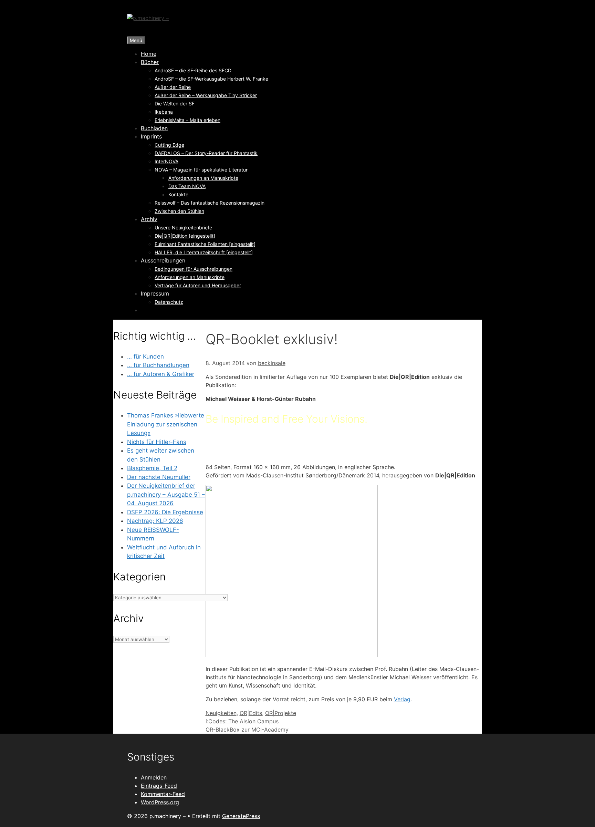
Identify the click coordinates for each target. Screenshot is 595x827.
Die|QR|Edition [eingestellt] (185, 236)
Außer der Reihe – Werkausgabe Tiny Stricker (206, 95)
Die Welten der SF (175, 103)
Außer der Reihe (173, 87)
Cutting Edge (169, 145)
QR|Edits (251, 713)
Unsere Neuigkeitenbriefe (183, 227)
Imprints (151, 136)
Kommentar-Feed (163, 793)
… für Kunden (145, 356)
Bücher (150, 62)
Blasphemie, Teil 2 (152, 468)
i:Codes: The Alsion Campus (242, 721)
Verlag (402, 699)
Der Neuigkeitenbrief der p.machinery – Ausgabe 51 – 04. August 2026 (166, 494)
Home (148, 53)
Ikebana (164, 112)
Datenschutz (169, 302)
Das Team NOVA (187, 186)
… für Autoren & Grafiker (160, 374)
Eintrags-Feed (159, 785)
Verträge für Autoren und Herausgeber (198, 285)
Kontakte (178, 194)
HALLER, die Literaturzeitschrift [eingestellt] (204, 252)
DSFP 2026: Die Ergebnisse (165, 512)
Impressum (155, 293)
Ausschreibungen (163, 260)
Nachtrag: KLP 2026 (155, 520)
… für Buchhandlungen (158, 365)
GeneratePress (241, 816)
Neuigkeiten (221, 713)
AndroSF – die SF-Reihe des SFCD (193, 70)
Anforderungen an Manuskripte (203, 178)
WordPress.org (160, 802)
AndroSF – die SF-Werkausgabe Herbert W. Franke (211, 79)
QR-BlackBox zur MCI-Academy (247, 729)
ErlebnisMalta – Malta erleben (187, 120)
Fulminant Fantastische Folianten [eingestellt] (205, 244)
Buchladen (154, 128)
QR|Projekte (280, 713)
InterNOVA (166, 161)
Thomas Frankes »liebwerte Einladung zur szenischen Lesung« (165, 424)
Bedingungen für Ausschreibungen (193, 269)
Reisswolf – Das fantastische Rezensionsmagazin (209, 203)
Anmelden (154, 777)
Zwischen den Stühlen (179, 211)
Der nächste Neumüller (158, 477)
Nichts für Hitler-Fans (156, 441)
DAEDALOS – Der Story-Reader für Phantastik (206, 153)
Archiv (149, 219)
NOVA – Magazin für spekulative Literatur (201, 170)
